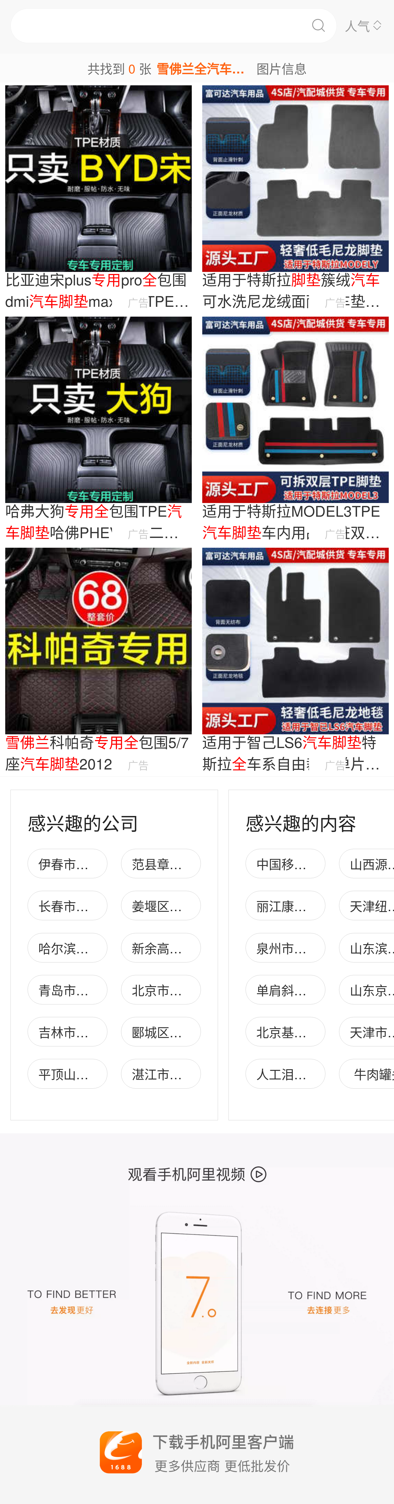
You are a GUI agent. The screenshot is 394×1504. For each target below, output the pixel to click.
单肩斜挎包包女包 (306, 990)
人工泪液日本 (294, 1074)
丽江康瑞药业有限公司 (319, 906)
